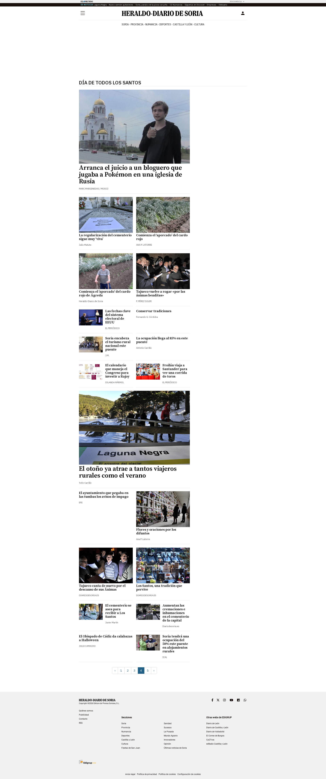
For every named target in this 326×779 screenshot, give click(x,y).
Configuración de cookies (189, 774)
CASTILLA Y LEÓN (182, 24)
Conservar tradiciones (153, 311)
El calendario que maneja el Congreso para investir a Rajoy (117, 371)
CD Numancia (176, 4)
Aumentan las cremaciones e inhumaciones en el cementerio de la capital (175, 613)
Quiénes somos (86, 711)
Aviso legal (130, 774)
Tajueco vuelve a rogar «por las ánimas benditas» (160, 294)
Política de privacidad (147, 774)
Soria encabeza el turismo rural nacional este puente (117, 344)
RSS (81, 723)
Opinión (167, 744)
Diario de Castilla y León (217, 727)
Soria (123, 723)
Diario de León (212, 723)
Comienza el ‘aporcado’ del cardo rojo (162, 237)
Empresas (211, 4)
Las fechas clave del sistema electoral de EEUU (118, 317)
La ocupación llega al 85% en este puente (162, 340)
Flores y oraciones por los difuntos (156, 532)
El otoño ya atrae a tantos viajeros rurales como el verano (128, 472)
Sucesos (167, 727)
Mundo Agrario (171, 736)
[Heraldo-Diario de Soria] (162, 13)
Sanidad (167, 723)
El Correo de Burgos (215, 736)
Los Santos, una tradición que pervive (159, 588)
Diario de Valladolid (215, 731)
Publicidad (84, 715)
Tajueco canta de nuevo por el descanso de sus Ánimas (102, 588)
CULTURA (199, 24)
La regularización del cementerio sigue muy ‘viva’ (105, 237)
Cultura (124, 744)
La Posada (169, 731)
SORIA (125, 24)
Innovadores (169, 740)
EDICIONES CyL (236, 1)
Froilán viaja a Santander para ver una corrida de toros (174, 371)
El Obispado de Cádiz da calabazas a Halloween (105, 638)
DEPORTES (165, 24)
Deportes (125, 736)
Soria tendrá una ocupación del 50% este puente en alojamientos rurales (175, 644)
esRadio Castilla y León (217, 744)
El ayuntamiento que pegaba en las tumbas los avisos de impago (103, 495)
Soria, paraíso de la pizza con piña (151, 4)
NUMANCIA (151, 24)
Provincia (125, 727)
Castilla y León (128, 740)
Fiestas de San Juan (130, 748)
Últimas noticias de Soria (175, 748)
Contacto (83, 719)
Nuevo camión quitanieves (121, 4)
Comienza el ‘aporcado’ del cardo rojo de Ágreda (104, 294)
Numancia (126, 731)
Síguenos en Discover (195, 4)
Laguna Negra (100, 4)
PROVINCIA (137, 24)
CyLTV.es (210, 740)
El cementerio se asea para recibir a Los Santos (118, 611)
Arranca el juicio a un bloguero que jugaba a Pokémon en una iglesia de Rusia (130, 175)
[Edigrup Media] (87, 762)
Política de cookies (167, 774)
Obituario (223, 4)
